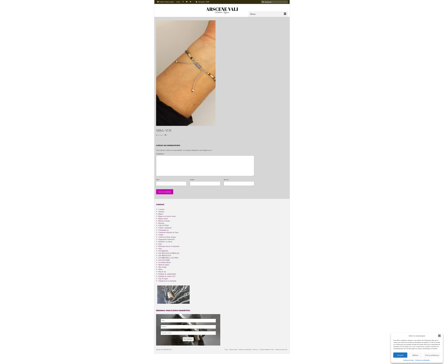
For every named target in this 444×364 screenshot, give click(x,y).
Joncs (160, 248)
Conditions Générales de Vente (168, 232)
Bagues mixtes (163, 218)
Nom (158, 180)
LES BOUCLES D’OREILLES (168, 253)
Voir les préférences (432, 355)
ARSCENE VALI (222, 9)
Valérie (161, 135)
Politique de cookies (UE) (166, 276)
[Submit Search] (262, 1)
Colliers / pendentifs (165, 228)
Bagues (160, 214)
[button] (439, 336)
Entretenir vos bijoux (165, 241)
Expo (160, 244)
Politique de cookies (408, 360)
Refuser (415, 355)
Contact (160, 235)
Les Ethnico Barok (164, 262)
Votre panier (203, 2)
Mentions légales (163, 265)
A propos (161, 209)
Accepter (400, 355)
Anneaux (161, 211)
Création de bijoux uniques (167, 237)
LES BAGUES (163, 251)
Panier (160, 269)
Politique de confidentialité (422, 360)
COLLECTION (163, 225)
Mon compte (162, 267)
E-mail (192, 180)
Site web (226, 180)
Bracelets (161, 223)
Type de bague (163, 278)
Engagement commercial (166, 239)
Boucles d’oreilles (164, 221)
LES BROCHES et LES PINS (168, 258)
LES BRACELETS (164, 255)
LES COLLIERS (164, 260)
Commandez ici (163, 230)
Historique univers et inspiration (168, 246)
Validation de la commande (167, 281)
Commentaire (160, 154)
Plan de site (162, 271)
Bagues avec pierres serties (167, 216)
